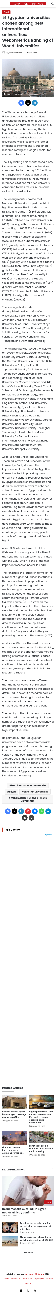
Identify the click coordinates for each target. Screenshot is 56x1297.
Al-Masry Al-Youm (34, 1274)
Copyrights (39, 1278)
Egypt (6, 12)
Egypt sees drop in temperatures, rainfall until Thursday (41, 1148)
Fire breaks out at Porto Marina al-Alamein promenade (13, 1150)
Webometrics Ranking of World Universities (28, 799)
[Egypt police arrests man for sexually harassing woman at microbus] (10, 1227)
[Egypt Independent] (28, 3)
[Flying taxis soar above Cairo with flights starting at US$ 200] (10, 1241)
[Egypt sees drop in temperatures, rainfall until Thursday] (41, 1137)
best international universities (28, 785)
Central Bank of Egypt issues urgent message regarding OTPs (14, 1114)
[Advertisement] (28, 961)
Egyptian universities (36, 791)
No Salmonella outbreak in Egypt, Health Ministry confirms (24, 1210)
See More (28, 1252)
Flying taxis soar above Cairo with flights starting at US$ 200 (36, 1239)
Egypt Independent (14, 52)
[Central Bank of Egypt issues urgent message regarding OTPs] (14, 1102)
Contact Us (27, 1278)
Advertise (15, 1278)
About (6, 1278)
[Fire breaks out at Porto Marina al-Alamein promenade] (14, 1138)
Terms (28, 1283)
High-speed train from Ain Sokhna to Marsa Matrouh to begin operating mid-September (41, 1117)
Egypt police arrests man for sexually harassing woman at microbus (35, 1226)
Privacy (49, 1278)
